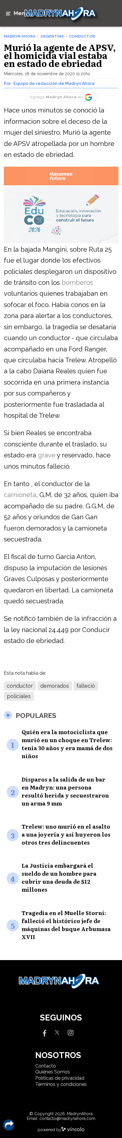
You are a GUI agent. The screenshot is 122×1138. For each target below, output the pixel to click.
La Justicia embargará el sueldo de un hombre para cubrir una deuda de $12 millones (59, 877)
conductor (20, 686)
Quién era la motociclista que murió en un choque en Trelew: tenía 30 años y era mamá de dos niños (67, 744)
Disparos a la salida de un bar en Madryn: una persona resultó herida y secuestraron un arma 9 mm (65, 791)
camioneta (20, 495)
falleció (85, 686)
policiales (19, 696)
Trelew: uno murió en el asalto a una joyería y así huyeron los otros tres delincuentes (66, 834)
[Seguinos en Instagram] (70, 1032)
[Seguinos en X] (57, 1032)
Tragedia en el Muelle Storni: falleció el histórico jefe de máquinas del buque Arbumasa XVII (66, 925)
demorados (54, 686)
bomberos (77, 282)
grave (46, 455)
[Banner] (61, 184)
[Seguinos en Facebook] (44, 1032)
